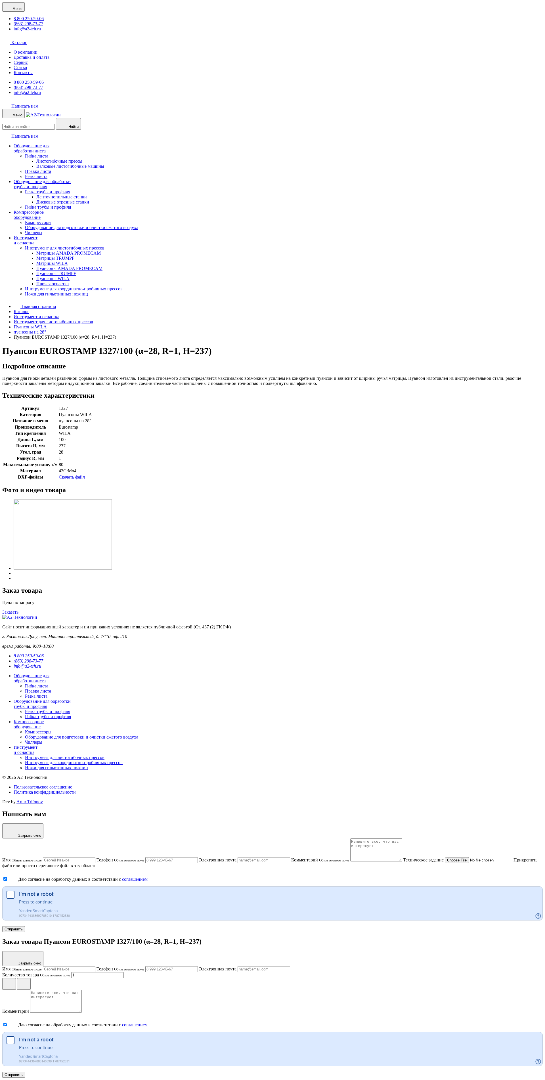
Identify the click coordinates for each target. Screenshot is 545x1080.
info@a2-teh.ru (27, 28)
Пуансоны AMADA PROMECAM (69, 268)
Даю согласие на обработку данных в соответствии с (70, 879)
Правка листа (38, 171)
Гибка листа (36, 156)
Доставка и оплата (31, 57)
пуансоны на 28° (30, 332)
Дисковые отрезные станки (62, 202)
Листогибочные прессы (59, 161)
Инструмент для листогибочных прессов (64, 248)
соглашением (135, 879)
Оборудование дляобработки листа (31, 148)
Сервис (21, 62)
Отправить (14, 929)
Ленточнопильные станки (61, 196)
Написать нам (24, 106)
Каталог (18, 42)
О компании (25, 52)
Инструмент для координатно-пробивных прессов (74, 288)
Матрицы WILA (52, 263)
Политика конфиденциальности (45, 792)
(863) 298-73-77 (28, 23)
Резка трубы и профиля (47, 191)
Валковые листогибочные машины (70, 166)
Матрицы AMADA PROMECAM (68, 253)
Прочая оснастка (52, 283)
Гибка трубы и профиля (48, 207)
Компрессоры (38, 222)
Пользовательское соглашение (43, 787)
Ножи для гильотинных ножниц (56, 294)
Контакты (23, 72)
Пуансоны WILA (53, 278)
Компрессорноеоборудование (29, 215)
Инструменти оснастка (25, 240)
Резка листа (36, 176)
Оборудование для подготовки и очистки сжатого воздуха (81, 227)
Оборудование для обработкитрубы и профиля (42, 184)
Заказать (10, 612)
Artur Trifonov (29, 801)
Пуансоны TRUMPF (56, 273)
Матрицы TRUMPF (55, 258)
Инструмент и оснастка (36, 316)
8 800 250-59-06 (29, 18)
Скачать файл (72, 477)
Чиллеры (33, 232)
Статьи (20, 67)
